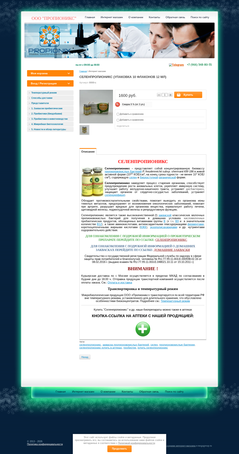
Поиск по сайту (200, 17)
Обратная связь (175, 17)
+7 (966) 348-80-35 (199, 64)
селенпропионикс (90, 344)
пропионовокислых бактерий (123, 171)
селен (133, 177)
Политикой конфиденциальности (136, 443)
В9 (177, 221)
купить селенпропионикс (153, 347)
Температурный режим (44, 92)
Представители (40, 103)
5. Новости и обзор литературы (48, 129)
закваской (165, 215)
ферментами (195, 224)
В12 (99, 224)
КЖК (143, 227)
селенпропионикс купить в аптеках (100, 347)
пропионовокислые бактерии (177, 344)
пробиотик (129, 347)
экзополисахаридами (163, 227)
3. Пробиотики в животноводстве (49, 119)
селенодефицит (115, 195)
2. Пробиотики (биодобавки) (46, 113)
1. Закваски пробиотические (47, 108)
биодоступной (149, 177)
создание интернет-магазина (181, 445)
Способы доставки (41, 98)
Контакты (154, 17)
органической (167, 177)
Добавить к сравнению (131, 114)
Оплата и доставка (120, 282)
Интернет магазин (112, 17)
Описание (88, 151)
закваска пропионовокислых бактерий (126, 344)
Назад (84, 357)
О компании (135, 17)
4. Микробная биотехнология (47, 124)
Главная (90, 17)
